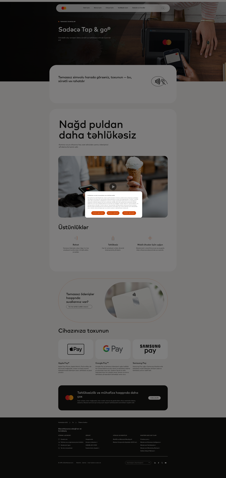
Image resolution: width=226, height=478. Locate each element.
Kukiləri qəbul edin (98, 213)
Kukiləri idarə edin (129, 213)
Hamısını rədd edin (113, 213)
